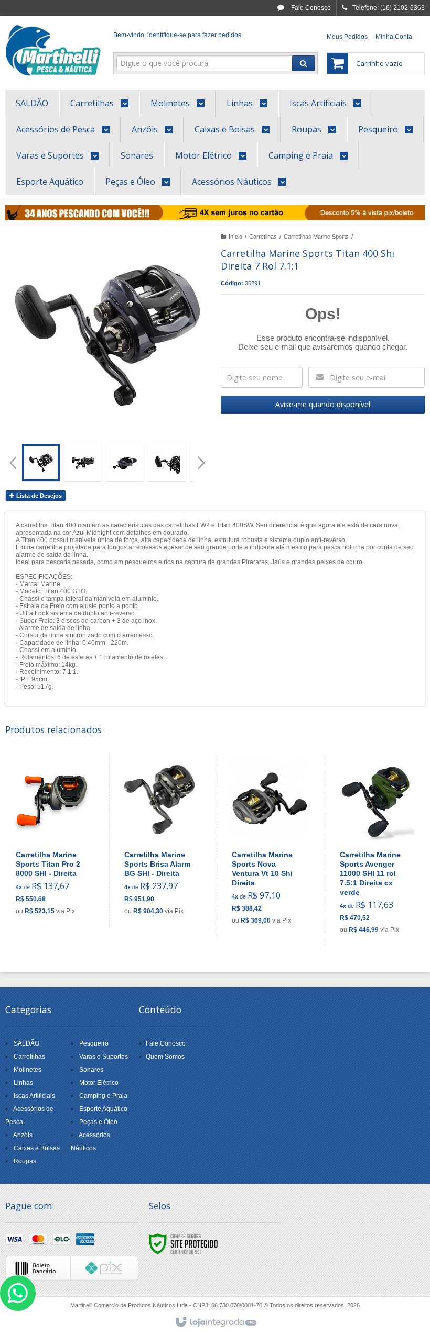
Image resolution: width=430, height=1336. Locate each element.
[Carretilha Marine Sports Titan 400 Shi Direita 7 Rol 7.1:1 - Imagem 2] (83, 462)
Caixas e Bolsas (37, 1148)
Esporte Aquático (103, 1109)
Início (235, 236)
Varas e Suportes (103, 1056)
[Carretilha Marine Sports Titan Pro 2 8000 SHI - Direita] (52, 840)
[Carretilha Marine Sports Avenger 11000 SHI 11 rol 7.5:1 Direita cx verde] (376, 849)
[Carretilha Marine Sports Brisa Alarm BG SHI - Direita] (160, 840)
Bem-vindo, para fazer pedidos (177, 35)
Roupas (25, 1161)
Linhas (23, 1082)
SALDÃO (26, 1043)
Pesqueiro (94, 1043)
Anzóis (23, 1135)
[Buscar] (303, 63)
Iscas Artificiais (34, 1095)
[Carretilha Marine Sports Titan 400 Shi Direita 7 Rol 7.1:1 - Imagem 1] (41, 462)
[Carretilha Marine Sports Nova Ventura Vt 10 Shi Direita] (268, 844)
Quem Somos (165, 1056)
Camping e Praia (103, 1095)
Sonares (91, 1069)
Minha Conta (393, 36)
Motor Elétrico (99, 1082)
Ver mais (58, 878)
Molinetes (27, 1069)
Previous (13, 462)
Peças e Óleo (98, 1122)
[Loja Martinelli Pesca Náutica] (53, 50)
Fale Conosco (310, 8)
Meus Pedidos (347, 36)
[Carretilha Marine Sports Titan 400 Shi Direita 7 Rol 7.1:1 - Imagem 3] (125, 462)
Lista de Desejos (38, 495)
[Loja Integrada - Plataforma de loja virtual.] (215, 1322)
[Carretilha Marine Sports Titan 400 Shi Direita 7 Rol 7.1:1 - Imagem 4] (167, 462)
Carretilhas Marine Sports (316, 236)
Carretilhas (263, 236)
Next (202, 458)
